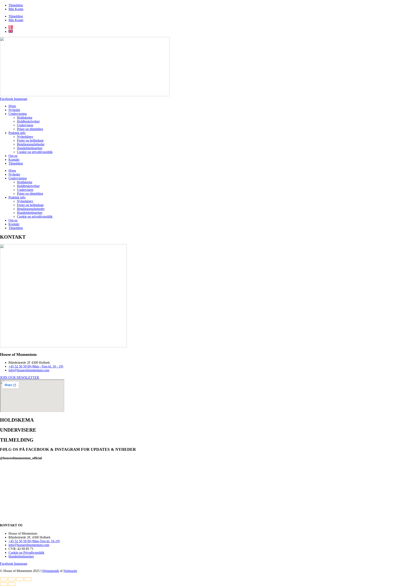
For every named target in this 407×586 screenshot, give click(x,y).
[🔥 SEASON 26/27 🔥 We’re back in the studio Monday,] (40, 482)
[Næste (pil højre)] (11, 584)
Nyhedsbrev (25, 136)
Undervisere (25, 125)
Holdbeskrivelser (28, 121)
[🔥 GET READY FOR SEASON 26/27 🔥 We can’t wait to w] (203, 484)
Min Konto (15, 9)
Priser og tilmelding (30, 129)
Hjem (12, 106)
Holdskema (24, 117)
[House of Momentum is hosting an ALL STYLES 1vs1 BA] (366, 487)
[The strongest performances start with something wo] (122, 473)
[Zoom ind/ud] (3, 579)
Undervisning (17, 114)
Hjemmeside (50, 571)
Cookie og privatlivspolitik (35, 152)
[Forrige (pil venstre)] (3, 584)
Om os (12, 156)
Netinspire (70, 571)
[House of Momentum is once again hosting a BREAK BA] (285, 491)
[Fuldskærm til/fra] (11, 579)
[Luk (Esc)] (27, 579)
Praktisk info (16, 133)
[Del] (19, 579)
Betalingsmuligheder (31, 144)
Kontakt (13, 159)
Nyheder (14, 110)
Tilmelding (15, 5)
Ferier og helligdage (30, 140)
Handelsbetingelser (29, 148)
